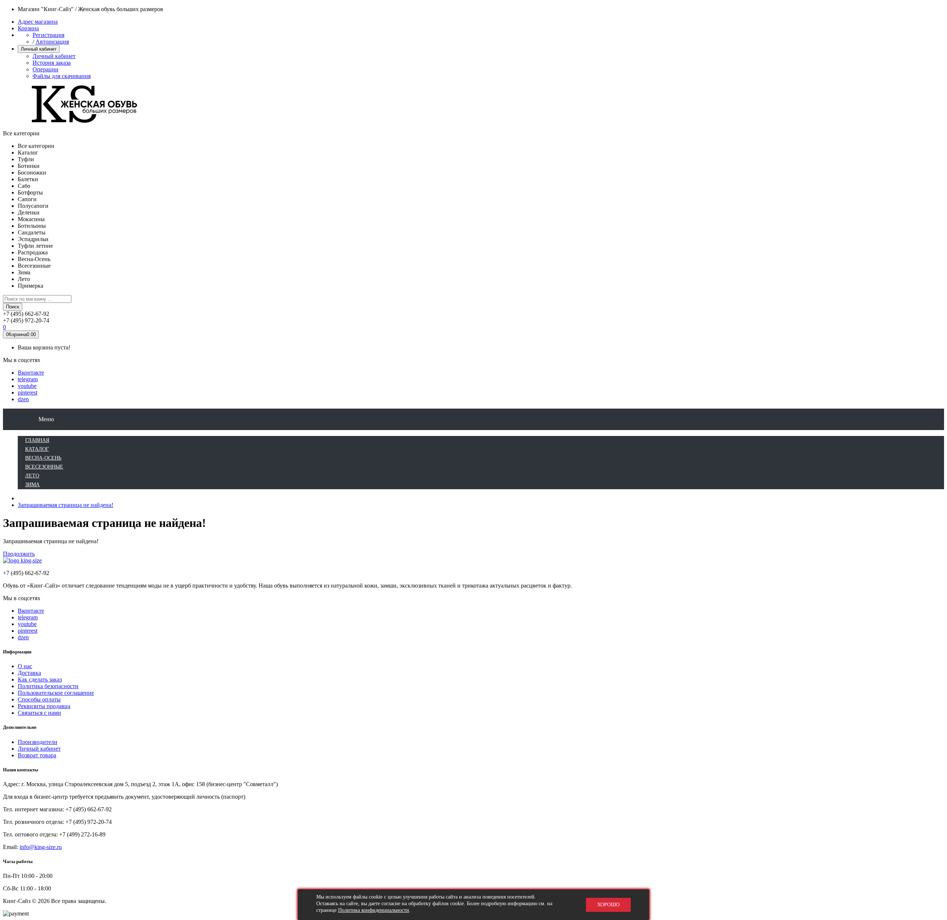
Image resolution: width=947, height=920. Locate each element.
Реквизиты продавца (44, 706)
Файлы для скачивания (62, 76)
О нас (25, 666)
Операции (45, 69)
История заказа (52, 63)
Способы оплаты (39, 699)
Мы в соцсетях (21, 360)
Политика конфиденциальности (373, 910)
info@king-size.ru (41, 847)
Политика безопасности (48, 686)
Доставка (29, 673)
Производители (37, 742)
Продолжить (19, 554)
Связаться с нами (39, 713)
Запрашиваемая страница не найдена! (65, 505)
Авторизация (52, 41)
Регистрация (48, 35)
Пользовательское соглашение (56, 693)
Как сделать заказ (40, 679)
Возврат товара (37, 755)
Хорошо (608, 904)
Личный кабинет (54, 56)
